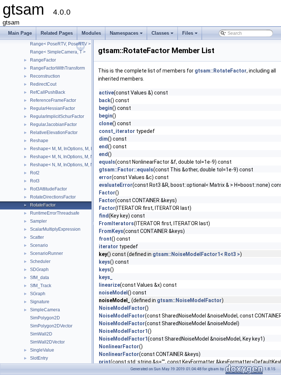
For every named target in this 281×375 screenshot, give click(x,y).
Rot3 (35, 180)
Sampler (38, 221)
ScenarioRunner (46, 253)
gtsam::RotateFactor (221, 71)
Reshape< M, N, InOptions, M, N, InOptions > (74, 156)
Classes (163, 35)
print (104, 362)
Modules (91, 33)
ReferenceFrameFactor (53, 100)
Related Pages (57, 33)
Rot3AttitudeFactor (48, 189)
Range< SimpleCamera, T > (58, 52)
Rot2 (35, 172)
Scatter (37, 237)
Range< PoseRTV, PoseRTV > (60, 44)
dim (103, 139)
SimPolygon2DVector (51, 325)
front (105, 239)
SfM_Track (40, 285)
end (103, 146)
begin (105, 108)
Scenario (39, 245)
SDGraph (39, 269)
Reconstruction (45, 76)
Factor (107, 193)
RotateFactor (43, 205)
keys (104, 262)
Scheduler (40, 261)
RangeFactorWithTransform (57, 68)
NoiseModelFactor (122, 308)
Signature (39, 301)
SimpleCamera (45, 309)
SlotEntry (39, 358)
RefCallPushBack (47, 92)
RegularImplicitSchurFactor (57, 116)
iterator (108, 246)
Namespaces (127, 35)
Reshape (39, 140)
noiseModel (113, 293)
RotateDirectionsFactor (53, 197)
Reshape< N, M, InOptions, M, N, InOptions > (74, 164)
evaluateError (115, 185)
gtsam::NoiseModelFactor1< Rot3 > (196, 254)
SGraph (37, 293)
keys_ (106, 277)
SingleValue (42, 350)
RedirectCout (43, 84)
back (104, 100)
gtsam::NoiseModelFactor (189, 300)
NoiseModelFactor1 (123, 331)
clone (105, 123)
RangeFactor (43, 60)
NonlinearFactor (119, 346)
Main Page (20, 33)
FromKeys (111, 231)
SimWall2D (41, 334)
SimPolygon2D (45, 317)
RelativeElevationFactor (54, 132)
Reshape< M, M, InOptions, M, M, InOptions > (74, 148)
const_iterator (117, 131)
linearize (109, 285)
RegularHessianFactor (52, 108)
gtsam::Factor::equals (126, 169)
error (105, 177)
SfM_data (39, 277)
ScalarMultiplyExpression (55, 229)
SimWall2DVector (47, 342)
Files (190, 35)
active (106, 93)
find (104, 216)
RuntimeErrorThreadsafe (54, 213)
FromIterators (116, 223)
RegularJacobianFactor (53, 124)
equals (107, 162)
